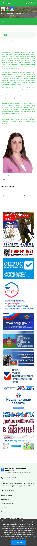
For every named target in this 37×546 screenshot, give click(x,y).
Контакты (4, 508)
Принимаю (18, 542)
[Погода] (6, 195)
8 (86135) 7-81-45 (10, 477)
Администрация (6, 495)
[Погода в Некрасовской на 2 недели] (29, 195)
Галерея (4, 512)
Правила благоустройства (14, 41)
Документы (5, 499)
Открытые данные (7, 503)
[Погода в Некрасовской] (18, 193)
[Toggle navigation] (3, 21)
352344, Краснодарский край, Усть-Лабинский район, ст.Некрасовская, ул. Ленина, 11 (19, 484)
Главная (3, 41)
